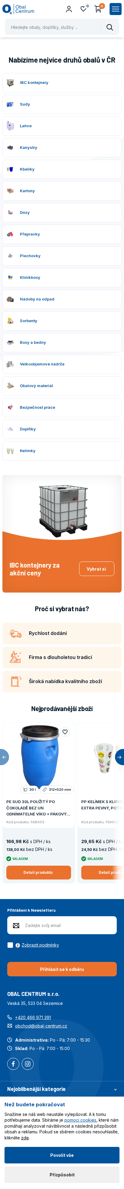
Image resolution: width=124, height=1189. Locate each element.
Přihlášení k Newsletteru (31, 910)
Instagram (28, 1064)
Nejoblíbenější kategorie (36, 1089)
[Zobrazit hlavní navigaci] (116, 9)
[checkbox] (33, 945)
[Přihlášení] (69, 9)
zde (25, 1137)
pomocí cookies (80, 1120)
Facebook (13, 1064)
